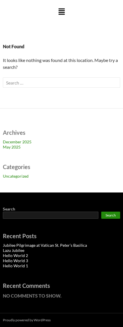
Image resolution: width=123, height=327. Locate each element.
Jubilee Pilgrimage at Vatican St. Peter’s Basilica (45, 245)
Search (9, 208)
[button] (61, 12)
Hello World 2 (15, 255)
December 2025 (17, 141)
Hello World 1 (15, 265)
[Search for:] (61, 82)
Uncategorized (16, 176)
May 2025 (12, 147)
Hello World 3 (15, 260)
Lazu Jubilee (13, 250)
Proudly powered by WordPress (27, 320)
